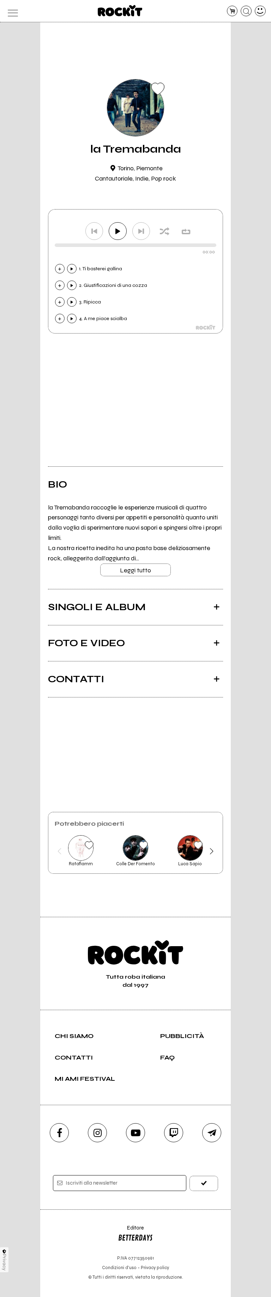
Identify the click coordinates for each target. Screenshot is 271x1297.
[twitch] (173, 1132)
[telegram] (211, 1132)
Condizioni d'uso (119, 1267)
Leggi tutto (135, 570)
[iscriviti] (203, 1183)
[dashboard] (260, 11)
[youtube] (135, 1132)
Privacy (4, 1262)
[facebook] (59, 1132)
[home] (120, 10)
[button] (59, 851)
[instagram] (97, 1132)
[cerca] (246, 11)
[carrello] (232, 11)
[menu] (10, 11)
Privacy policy (155, 1267)
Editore (131, 1231)
